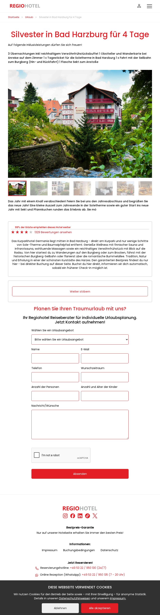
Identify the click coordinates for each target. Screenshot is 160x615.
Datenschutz (109, 550)
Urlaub (29, 17)
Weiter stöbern (80, 292)
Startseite (13, 17)
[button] (146, 124)
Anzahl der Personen (45, 387)
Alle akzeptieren (99, 608)
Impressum (49, 550)
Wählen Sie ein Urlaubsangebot (52, 330)
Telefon (36, 368)
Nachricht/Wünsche (45, 406)
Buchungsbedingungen (79, 550)
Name (35, 349)
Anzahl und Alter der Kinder (99, 387)
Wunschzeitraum (92, 368)
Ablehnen (60, 608)
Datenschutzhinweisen (74, 598)
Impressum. (118, 598)
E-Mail (85, 349)
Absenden (80, 474)
